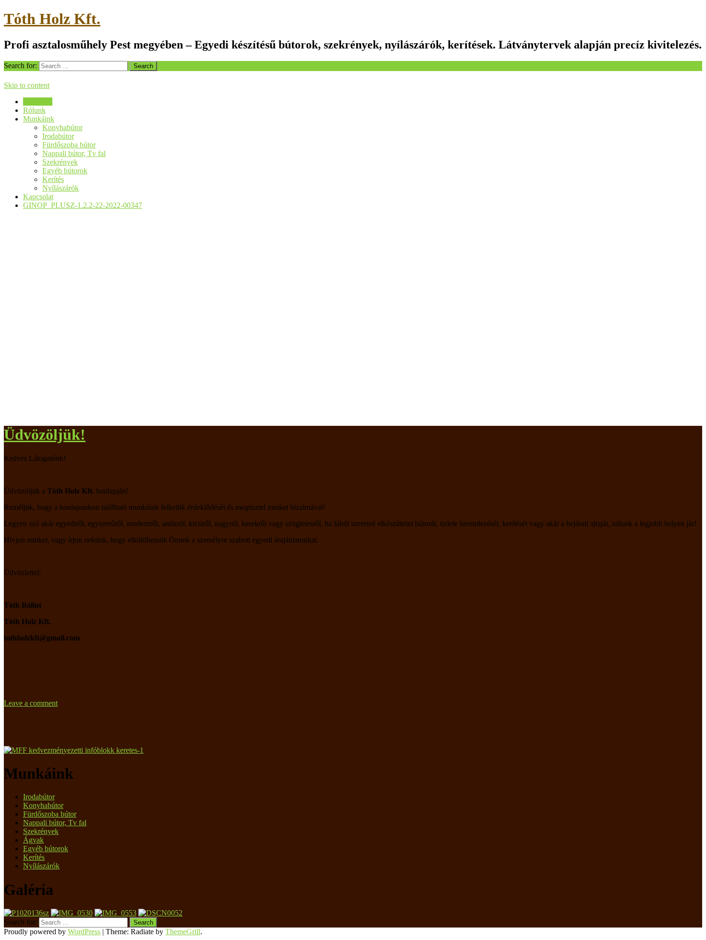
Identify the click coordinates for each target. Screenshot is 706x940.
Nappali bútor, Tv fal (74, 153)
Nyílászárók (60, 188)
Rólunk (34, 110)
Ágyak (33, 840)
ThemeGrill (182, 932)
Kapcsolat (38, 197)
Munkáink (38, 119)
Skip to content (26, 85)
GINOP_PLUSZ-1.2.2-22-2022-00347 (82, 205)
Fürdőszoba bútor (69, 145)
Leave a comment (31, 703)
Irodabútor (58, 136)
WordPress (84, 932)
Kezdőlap (37, 101)
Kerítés (53, 179)
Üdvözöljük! (44, 434)
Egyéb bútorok (64, 171)
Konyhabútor (62, 127)
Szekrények (60, 162)
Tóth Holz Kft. (52, 18)
